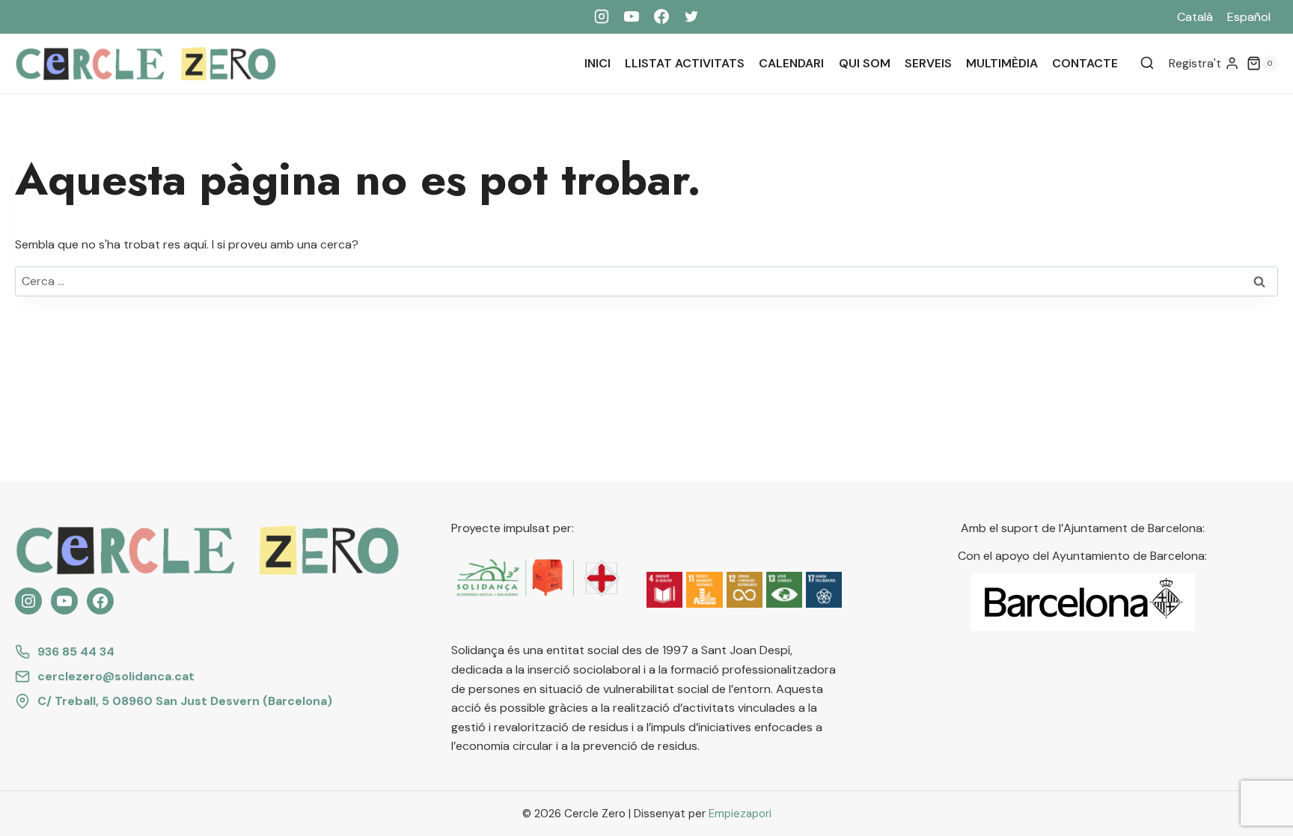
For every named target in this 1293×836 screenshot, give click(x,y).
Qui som (864, 63)
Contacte (1085, 63)
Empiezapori (740, 813)
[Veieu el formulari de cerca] (1147, 63)
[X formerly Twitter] (691, 16)
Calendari (791, 63)
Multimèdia (1002, 63)
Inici (597, 63)
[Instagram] (602, 16)
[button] (664, 590)
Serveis (928, 63)
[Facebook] (661, 16)
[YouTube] (631, 16)
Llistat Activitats (685, 63)
